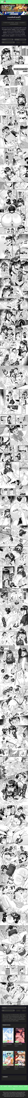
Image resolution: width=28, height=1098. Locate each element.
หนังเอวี (5, 1086)
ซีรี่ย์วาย (10, 1086)
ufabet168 (15, 1086)
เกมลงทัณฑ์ (18, 19)
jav (1, 1086)
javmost (21, 1086)
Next (24, 42)
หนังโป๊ (25, 1086)
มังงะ (14, 1088)
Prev (18, 42)
